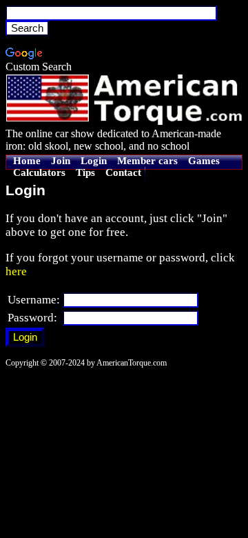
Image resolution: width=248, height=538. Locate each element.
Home (27, 160)
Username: (34, 299)
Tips (85, 172)
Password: (32, 317)
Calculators (39, 172)
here (16, 271)
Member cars (147, 160)
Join (60, 160)
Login (94, 160)
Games (204, 160)
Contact (123, 172)
